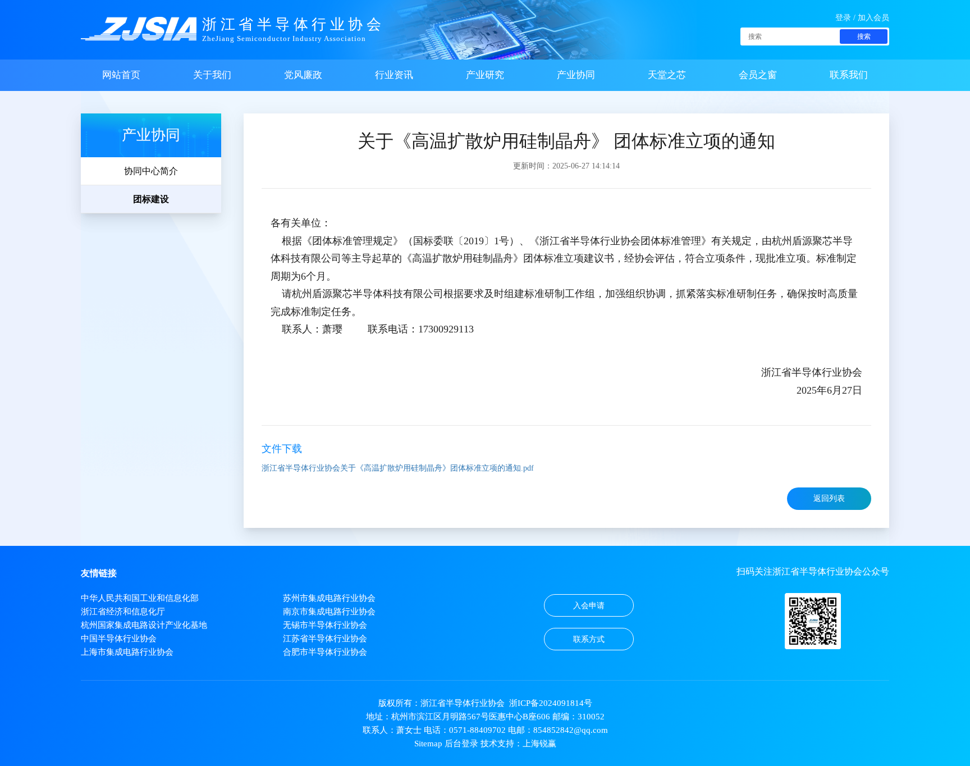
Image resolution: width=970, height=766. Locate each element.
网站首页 (121, 75)
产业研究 (485, 75)
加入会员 (873, 17)
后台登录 (461, 743)
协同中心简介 (151, 171)
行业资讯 (394, 75)
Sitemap (428, 743)
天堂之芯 (667, 75)
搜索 (864, 36)
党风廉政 (303, 75)
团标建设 (151, 199)
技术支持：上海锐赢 (518, 743)
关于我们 (212, 75)
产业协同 (576, 75)
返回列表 (829, 498)
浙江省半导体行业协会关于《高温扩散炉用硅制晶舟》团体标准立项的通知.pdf (398, 468)
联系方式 (589, 639)
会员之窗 (758, 75)
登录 (843, 17)
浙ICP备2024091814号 (550, 703)
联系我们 (849, 75)
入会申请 (589, 605)
